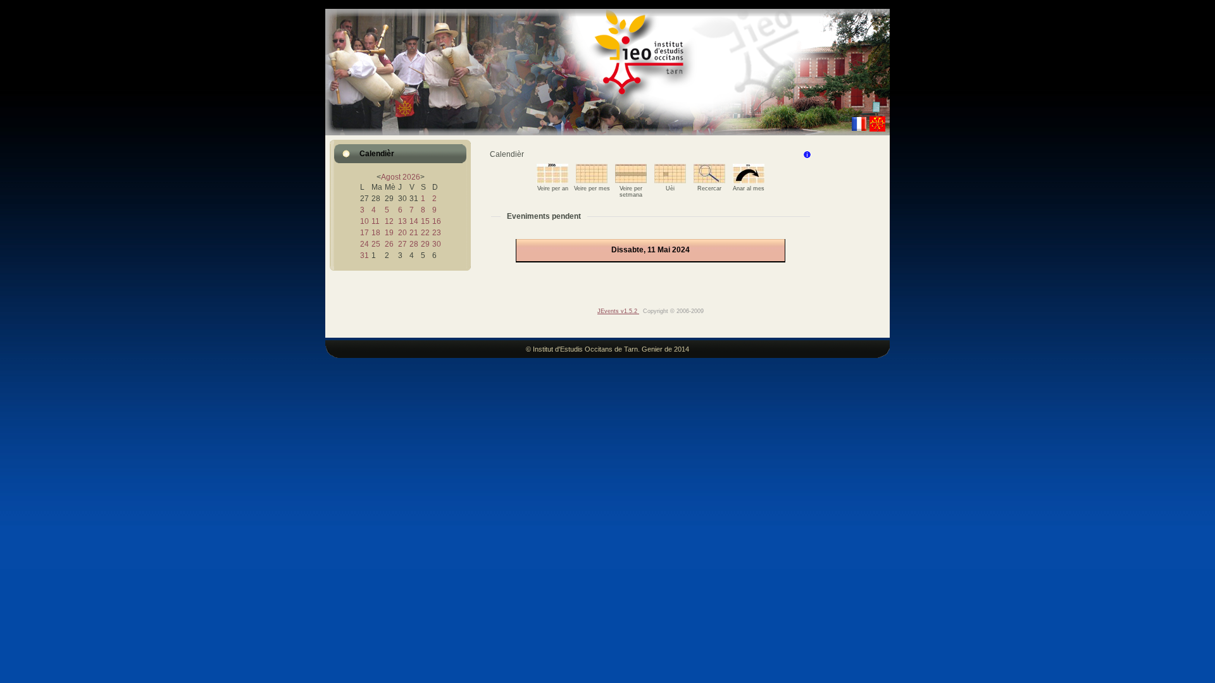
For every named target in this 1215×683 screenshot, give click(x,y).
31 (364, 255)
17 (364, 232)
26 (389, 244)
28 (413, 244)
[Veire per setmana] (631, 180)
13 (402, 221)
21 (413, 232)
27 (402, 244)
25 (375, 244)
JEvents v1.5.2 (618, 311)
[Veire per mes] (592, 180)
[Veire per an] (552, 180)
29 (425, 244)
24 (364, 244)
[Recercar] (709, 180)
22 (425, 232)
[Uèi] (670, 180)
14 (413, 221)
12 (389, 221)
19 (389, 232)
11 (375, 221)
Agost (391, 177)
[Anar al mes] (748, 180)
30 (436, 244)
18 (375, 232)
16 (436, 221)
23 (436, 232)
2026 (411, 177)
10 (364, 221)
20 (402, 232)
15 (425, 221)
